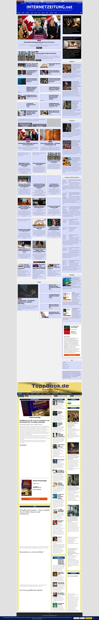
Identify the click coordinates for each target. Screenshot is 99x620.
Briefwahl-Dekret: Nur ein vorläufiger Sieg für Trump (31, 96)
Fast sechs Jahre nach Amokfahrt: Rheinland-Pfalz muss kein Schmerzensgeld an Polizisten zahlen (76, 142)
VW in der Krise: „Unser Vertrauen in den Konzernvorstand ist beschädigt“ (39, 267)
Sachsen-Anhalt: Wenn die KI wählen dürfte (39, 228)
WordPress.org (65, 366)
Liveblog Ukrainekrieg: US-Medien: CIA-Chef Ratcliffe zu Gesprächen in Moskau (54, 88)
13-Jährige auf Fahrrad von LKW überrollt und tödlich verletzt (54, 296)
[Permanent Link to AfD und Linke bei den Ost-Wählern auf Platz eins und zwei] (44, 112)
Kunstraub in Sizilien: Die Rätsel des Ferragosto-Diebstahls (24, 230)
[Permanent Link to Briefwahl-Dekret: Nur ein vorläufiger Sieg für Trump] (22, 97)
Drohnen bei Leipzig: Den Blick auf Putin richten (45, 53)
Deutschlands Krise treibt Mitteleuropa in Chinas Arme (54, 313)
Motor (47, 12)
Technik (43, 12)
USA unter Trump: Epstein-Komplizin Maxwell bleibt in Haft (54, 72)
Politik (23, 12)
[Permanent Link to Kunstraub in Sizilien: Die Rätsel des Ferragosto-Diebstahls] (24, 224)
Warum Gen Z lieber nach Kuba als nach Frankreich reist (54, 306)
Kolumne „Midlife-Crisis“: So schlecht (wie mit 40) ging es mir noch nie (24, 251)
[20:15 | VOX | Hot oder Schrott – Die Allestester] (65, 264)
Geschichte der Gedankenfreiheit (69, 16)
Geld (39, 12)
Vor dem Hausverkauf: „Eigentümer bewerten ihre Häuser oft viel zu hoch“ (54, 186)
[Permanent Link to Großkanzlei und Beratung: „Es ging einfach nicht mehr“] (39, 202)
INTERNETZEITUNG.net (49, 6)
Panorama (51, 12)
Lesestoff (30, 3)
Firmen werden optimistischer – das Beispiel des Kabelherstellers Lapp (50, 144)
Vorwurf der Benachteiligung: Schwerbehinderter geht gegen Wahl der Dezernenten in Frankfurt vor (54, 124)
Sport (32, 12)
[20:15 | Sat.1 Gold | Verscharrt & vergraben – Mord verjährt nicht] (65, 210)
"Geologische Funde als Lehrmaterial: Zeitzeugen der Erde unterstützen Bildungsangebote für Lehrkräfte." (76, 66)
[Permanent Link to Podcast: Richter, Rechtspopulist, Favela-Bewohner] (39, 158)
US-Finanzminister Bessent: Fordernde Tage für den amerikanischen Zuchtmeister (31, 72)
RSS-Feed (37, 43)
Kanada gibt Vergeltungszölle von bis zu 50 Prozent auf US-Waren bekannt (54, 80)
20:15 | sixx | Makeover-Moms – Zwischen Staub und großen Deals (74, 192)
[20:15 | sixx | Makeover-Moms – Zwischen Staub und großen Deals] (65, 196)
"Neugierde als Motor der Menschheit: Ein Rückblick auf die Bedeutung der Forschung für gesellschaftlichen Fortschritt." (76, 103)
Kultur (42, 3)
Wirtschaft (27, 12)
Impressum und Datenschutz (50, 3)
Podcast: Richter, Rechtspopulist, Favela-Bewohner (39, 125)
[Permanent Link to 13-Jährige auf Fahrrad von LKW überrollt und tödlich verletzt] (44, 299)
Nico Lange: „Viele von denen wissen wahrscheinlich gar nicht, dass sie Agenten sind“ (32, 65)
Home (18, 3)
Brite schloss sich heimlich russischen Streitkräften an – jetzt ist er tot (32, 80)
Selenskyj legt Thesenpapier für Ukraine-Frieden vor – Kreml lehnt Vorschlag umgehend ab (32, 112)
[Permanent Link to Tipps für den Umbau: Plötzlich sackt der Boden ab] (50, 266)
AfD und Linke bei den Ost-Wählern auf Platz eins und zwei (54, 112)
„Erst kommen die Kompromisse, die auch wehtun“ (31, 105)
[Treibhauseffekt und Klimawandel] (67, 315)
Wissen (56, 12)
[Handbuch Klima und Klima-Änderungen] (67, 284)
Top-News (18, 12)
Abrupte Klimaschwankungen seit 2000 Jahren (76, 292)
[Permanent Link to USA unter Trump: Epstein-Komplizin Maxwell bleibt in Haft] (44, 72)
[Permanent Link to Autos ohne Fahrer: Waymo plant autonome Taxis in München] (21, 266)
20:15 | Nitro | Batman (73, 226)
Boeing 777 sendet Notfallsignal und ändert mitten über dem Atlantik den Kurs (54, 287)
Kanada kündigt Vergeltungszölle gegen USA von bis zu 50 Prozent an (39, 42)
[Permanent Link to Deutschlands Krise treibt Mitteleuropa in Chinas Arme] (44, 315)
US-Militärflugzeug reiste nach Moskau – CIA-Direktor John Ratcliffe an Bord (54, 105)
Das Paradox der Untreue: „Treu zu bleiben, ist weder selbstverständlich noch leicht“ (39, 251)
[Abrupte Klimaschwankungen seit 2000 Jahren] (67, 299)
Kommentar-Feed (66, 364)
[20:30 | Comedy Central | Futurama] (65, 238)
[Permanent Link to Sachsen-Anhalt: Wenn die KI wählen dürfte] (44, 65)
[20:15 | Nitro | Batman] (65, 231)
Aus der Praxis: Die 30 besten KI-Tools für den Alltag (54, 207)
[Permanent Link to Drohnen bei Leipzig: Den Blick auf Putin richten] (26, 56)
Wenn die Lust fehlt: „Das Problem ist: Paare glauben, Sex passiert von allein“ (24, 208)
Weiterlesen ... (39, 48)
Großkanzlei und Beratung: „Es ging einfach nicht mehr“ (39, 207)
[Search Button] (81, 12)
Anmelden (64, 361)
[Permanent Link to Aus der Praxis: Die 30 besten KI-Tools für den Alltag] (53, 202)
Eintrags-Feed (65, 363)
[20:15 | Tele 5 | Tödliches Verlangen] (65, 223)
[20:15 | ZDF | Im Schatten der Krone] (65, 251)
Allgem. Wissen (36, 3)
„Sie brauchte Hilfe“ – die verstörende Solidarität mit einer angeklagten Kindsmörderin (26, 302)
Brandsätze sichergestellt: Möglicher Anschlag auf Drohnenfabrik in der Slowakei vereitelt (31, 89)
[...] (66, 32)
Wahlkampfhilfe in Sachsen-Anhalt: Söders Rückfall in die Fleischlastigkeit (25, 125)
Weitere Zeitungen (23, 3)
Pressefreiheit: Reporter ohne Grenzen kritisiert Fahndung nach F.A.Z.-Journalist (53, 97)
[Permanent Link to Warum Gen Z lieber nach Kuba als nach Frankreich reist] (44, 307)
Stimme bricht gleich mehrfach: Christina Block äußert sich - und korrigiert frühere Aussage (76, 125)
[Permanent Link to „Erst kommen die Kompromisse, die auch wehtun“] (22, 105)
